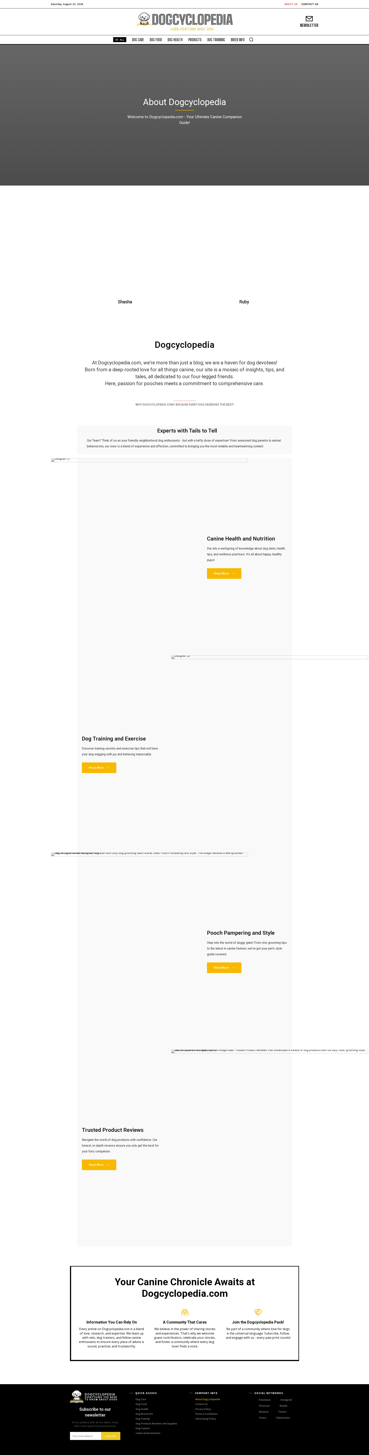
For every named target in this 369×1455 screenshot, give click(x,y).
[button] (251, 39)
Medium (263, 1411)
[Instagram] (276, 1399)
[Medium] (255, 1412)
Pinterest (264, 1405)
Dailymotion (283, 1417)
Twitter (282, 1411)
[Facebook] (255, 1399)
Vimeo (262, 1417)
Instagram (286, 1399)
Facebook (265, 1399)
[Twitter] (274, 1412)
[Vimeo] (255, 1418)
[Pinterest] (255, 1405)
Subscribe (110, 1436)
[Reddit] (276, 1405)
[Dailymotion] (272, 1418)
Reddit (283, 1405)
